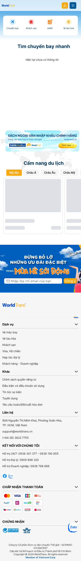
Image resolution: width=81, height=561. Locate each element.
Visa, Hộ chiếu (11, 351)
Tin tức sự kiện (11, 392)
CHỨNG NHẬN (13, 522)
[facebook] (4, 475)
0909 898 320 (29, 459)
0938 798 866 (40, 466)
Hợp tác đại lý (11, 357)
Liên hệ (7, 412)
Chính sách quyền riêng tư (19, 379)
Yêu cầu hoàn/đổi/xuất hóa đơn (22, 404)
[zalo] (11, 475)
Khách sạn (9, 344)
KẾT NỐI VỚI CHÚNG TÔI (20, 446)
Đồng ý (70, 281)
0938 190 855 (49, 453)
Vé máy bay (9, 332)
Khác (6, 371)
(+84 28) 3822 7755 (15, 437)
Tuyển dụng (10, 398)
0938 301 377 (27, 453)
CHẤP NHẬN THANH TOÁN (22, 487)
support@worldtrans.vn (17, 431)
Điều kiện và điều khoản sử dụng (23, 385)
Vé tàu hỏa (9, 338)
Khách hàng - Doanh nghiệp (20, 363)
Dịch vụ (7, 324)
